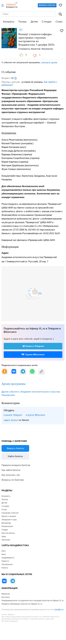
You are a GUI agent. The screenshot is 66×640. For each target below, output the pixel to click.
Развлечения (7, 526)
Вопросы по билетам (13, 480)
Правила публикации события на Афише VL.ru (22, 604)
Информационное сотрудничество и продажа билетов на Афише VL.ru (33, 600)
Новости (5, 561)
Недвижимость (8, 558)
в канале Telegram (13, 415)
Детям (34, 21)
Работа (5, 568)
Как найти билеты (11, 470)
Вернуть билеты (15, 448)
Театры (22, 21)
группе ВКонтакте (36, 415)
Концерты (8, 21)
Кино (4, 554)
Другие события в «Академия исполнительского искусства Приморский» (31, 393)
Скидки (5, 530)
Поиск (60, 14)
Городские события (10, 513)
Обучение (6, 540)
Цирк (4, 536)
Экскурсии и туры (9, 520)
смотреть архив (49, 62)
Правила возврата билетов (16, 465)
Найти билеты (15, 456)
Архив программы (13, 384)
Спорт (59, 21)
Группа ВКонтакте (35, 354)
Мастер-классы (8, 533)
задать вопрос (11, 420)
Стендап (47, 21)
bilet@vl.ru (59, 609)
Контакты (6, 597)
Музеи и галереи (9, 516)
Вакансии (6, 594)
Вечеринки (6, 523)
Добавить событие (47, 5)
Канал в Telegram (34, 346)
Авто (4, 551)
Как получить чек (11, 475)
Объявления (7, 564)
